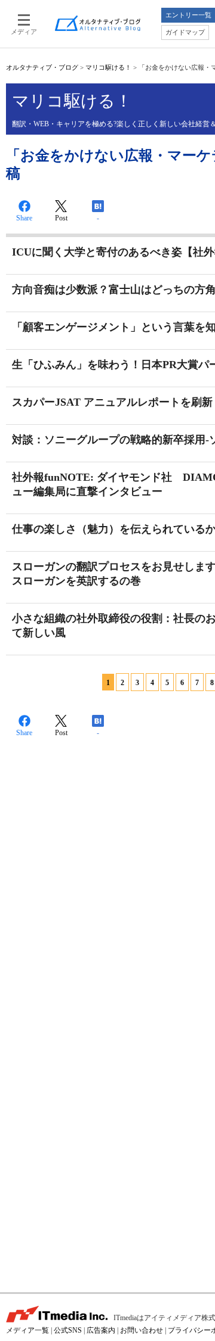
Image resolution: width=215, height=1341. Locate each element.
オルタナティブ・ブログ (42, 67)
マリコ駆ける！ (108, 67)
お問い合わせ (141, 1330)
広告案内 (101, 1330)
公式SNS (68, 1330)
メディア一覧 (27, 1330)
